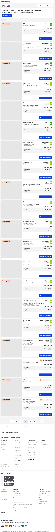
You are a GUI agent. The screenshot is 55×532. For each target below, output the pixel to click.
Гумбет (16, 466)
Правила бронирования (18, 502)
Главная (3, 427)
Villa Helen (26, 379)
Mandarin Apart (27, 360)
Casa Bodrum (26, 103)
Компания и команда (4, 492)
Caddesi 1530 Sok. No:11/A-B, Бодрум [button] (30, 65)
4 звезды (3, 444)
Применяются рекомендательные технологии (38, 531)
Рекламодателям (43, 501)
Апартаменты (18, 450)
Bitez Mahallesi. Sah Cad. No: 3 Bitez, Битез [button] (31, 124)
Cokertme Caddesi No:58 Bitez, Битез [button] (30, 25)
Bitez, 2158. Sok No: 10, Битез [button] (28, 164)
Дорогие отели (44, 442)
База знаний (16, 491)
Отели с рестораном (33, 444)
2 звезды (3, 447)
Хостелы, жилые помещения (18, 446)
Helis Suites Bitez (27, 162)
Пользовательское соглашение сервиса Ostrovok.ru (22, 505)
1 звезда (3, 449)
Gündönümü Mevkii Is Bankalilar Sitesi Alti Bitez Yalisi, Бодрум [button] (31, 362)
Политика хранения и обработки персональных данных (14, 531)
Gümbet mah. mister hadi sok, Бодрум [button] (30, 282)
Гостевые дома (18, 455)
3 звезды (3, 446)
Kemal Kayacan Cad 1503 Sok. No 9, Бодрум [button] (31, 46)
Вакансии (3, 497)
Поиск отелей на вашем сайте (44, 498)
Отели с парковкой (32, 442)
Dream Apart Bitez (27, 201)
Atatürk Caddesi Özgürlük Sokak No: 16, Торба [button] (30, 342)
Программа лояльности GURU (20, 507)
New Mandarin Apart (28, 142)
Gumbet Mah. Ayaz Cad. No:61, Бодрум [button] (30, 262)
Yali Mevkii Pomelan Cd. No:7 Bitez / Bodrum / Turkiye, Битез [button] (32, 204)
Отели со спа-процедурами (31, 446)
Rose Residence (27, 63)
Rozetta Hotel (26, 320)
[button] (6, 5)
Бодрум (14, 427)
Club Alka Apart (27, 43)
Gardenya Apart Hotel (28, 182)
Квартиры (17, 452)
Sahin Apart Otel (27, 261)
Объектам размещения (44, 491)
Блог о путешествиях (18, 495)
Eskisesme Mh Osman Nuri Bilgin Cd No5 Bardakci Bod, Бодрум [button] (33, 303)
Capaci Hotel (26, 83)
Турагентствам (42, 493)
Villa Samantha (27, 399)
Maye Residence (27, 281)
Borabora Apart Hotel (28, 122)
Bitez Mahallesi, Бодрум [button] (27, 243)
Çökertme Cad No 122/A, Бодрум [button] (29, 223)
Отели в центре (5, 466)
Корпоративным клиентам (45, 495)
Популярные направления (19, 497)
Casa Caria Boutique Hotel (30, 300)
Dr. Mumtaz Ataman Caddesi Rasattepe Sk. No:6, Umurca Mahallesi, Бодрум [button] (32, 184)
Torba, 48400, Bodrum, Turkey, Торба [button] (30, 401)
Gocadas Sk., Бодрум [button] (27, 381)
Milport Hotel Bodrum (28, 221)
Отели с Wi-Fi (31, 449)
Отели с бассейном (32, 450)
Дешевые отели (45, 444)
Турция (8, 427)
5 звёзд (3, 442)
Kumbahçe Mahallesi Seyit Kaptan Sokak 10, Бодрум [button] (32, 85)
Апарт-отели (17, 453)
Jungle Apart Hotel (28, 340)
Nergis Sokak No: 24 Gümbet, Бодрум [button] (30, 105)
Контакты (3, 495)
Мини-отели (17, 448)
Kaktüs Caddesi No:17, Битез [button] (28, 144)
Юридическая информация (19, 500)
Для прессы (4, 499)
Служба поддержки (17, 493)
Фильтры (42, 5)
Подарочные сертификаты (19, 510)
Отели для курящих (32, 457)
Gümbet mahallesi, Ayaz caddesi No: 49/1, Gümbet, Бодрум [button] (30, 323)
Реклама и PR (42, 503)
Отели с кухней (31, 452)
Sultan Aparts (26, 23)
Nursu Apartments (27, 241)
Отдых (2, 468)
